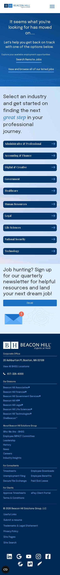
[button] (30, 144)
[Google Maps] (19, 556)
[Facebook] (48, 556)
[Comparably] (20, 564)
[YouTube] (28, 556)
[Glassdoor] (30, 564)
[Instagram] (38, 556)
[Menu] (52, 6)
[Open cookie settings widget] (5, 569)
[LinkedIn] (9, 556)
